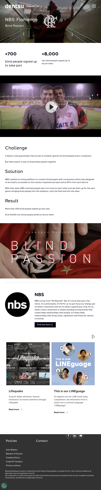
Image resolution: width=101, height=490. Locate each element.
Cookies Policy (13, 458)
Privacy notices (13, 466)
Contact (42, 441)
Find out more (44, 325)
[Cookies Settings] (4, 486)
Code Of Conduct (14, 462)
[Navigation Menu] (94, 6)
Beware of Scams (14, 454)
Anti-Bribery (11, 450)
